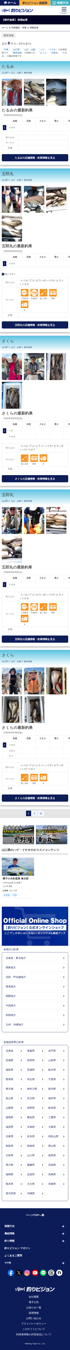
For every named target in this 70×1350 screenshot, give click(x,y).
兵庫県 (9, 1136)
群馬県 (9, 1079)
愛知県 (31, 1117)
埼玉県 (31, 1079)
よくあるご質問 (13, 1255)
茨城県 (31, 1069)
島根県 (31, 1145)
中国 (6, 49)
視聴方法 (62, 2)
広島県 (9, 1155)
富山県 (9, 1098)
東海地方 (11, 986)
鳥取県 (9, 1145)
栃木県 (52, 1069)
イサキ (52, 49)
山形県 (52, 1060)
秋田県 (31, 1060)
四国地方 (11, 1015)
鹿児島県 (11, 1193)
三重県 (52, 1117)
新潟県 (52, 1088)
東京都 (9, 1088)
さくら (43, 52)
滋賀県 (9, 1126)
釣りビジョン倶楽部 (35, 2)
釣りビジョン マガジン (17, 1248)
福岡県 (9, 1174)
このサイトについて (33, 1329)
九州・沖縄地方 (14, 1024)
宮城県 (9, 1060)
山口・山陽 (29, 49)
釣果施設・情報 (19, 27)
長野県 (31, 1107)
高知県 (52, 1164)
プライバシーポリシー (33, 1323)
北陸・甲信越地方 (16, 977)
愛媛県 (31, 1164)
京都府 (31, 1126)
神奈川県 (32, 1088)
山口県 (16, 49)
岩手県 (52, 1050)
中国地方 (11, 1005)
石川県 (31, 1098)
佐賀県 (31, 1174)
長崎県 (52, 1174)
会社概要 (34, 1296)
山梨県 (9, 1107)
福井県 (52, 1098)
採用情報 (34, 1312)
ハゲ (42, 49)
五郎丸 (54, 52)
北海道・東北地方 (16, 958)
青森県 (31, 1050)
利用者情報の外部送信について (33, 1334)
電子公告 (34, 1302)
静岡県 (9, 1117)
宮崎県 (52, 1183)
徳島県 (52, 1155)
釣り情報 (9, 1240)
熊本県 (9, 1183)
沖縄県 (31, 1193)
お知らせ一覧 (33, 1307)
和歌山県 (53, 1136)
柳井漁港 (17, 52)
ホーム (12, 2)
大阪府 (52, 1126)
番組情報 (9, 1233)
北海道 (9, 1050)
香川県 (9, 1164)
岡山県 (52, 1145)
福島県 (9, 1069)
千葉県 (52, 1079)
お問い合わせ (33, 1318)
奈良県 (31, 1136)
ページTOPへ (33, 1215)
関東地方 (11, 967)
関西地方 (11, 996)
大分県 (31, 1183)
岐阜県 (52, 1107)
